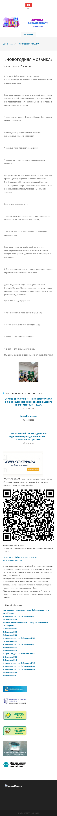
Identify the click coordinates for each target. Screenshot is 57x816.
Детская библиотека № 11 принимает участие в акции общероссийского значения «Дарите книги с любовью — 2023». (28, 402)
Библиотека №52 (10, 676)
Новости (27, 66)
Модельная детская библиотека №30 (19, 644)
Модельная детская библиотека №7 (18, 616)
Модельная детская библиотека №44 (19, 666)
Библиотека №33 (10, 648)
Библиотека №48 (10, 673)
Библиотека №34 (10, 651)
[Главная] (4, 44)
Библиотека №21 (10, 635)
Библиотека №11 (10, 619)
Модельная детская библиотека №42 (19, 663)
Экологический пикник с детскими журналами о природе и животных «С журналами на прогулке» (28, 436)
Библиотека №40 (10, 660)
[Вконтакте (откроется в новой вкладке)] (28, 8)
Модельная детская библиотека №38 (19, 654)
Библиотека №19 (10, 632)
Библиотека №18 (10, 629)
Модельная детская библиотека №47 (19, 669)
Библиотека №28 (10, 641)
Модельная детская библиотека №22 (19, 638)
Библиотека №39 (10, 657)
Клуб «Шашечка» (28, 416)
